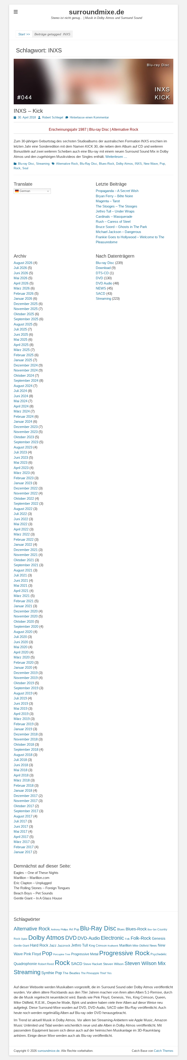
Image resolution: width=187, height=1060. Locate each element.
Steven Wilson (113, 964)
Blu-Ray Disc (88, 163)
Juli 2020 (20, 637)
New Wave (151, 163)
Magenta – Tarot (108, 201)
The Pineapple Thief (93, 973)
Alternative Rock (67, 163)
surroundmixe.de (96, 12)
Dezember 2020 (26, 611)
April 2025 (21, 345)
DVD (99, 278)
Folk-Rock (141, 938)
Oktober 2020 (24, 621)
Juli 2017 (20, 821)
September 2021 (26, 565)
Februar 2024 (24, 416)
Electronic (112, 938)
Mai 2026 (20, 278)
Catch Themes (163, 1050)
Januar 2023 (23, 483)
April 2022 (21, 529)
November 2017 (26, 801)
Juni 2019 (21, 703)
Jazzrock (63, 945)
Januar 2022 (23, 544)
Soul (25, 168)
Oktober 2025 (24, 314)
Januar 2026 (23, 298)
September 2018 (26, 749)
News (153, 945)
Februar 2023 (24, 478)
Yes (109, 973)
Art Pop (74, 929)
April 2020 (21, 652)
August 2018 (23, 755)
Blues (121, 929)
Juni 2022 (21, 519)
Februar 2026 (24, 293)
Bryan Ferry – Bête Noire (114, 196)
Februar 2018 (24, 785)
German (24, 191)
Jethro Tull (79, 945)
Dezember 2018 (26, 734)
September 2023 (26, 442)
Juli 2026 (20, 268)
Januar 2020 (23, 667)
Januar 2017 (23, 852)
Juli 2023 (20, 452)
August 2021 (23, 570)
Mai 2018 (20, 770)
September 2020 (26, 626)
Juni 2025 (21, 334)
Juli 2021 (20, 575)
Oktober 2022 (24, 498)
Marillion (125, 945)
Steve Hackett (92, 964)
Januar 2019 (23, 729)
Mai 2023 (20, 462)
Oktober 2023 (24, 437)
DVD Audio (104, 283)
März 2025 (22, 350)
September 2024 (26, 380)
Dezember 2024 (26, 365)
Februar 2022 (24, 539)
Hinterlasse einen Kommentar (89, 117)
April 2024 (21, 406)
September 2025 (26, 319)
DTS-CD (102, 273)
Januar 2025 (23, 360)
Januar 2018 (23, 790)
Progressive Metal (84, 954)
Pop (162, 163)
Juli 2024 (20, 391)
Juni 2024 (21, 396)
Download (103, 268)
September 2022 (26, 503)
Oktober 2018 (24, 744)
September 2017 (26, 811)
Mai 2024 (20, 401)
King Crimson (98, 945)
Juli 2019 (20, 698)
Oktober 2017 (24, 806)
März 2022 (22, 534)
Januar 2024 (23, 421)
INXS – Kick (28, 111)
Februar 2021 (24, 601)
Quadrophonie (25, 964)
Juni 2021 (21, 580)
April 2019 (21, 714)
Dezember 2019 (26, 673)
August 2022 (23, 509)
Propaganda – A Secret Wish (117, 191)
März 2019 (22, 719)
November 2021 (26, 555)
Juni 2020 (21, 642)
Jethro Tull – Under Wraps (115, 211)
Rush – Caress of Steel (113, 221)
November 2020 (26, 616)
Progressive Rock (124, 953)
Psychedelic (159, 954)
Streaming (42, 163)
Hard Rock (39, 945)
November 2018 (26, 739)
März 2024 (22, 411)
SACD (100, 293)
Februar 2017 (24, 847)
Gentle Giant (21, 945)
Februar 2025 (24, 355)
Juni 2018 (21, 765)
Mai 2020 (20, 647)
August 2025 (23, 324)
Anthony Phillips (59, 929)
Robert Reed (46, 964)
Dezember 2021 (26, 550)
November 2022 (26, 493)
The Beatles (71, 973)
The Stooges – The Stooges (116, 206)
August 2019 (23, 693)
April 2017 (21, 837)
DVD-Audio (89, 938)
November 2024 (26, 370)
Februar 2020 (24, 662)
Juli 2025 (20, 329)
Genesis (158, 938)
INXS (138, 163)
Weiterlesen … (116, 157)
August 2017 (23, 816)
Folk (127, 938)
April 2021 (21, 591)
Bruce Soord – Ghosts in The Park (121, 227)
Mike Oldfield (140, 945)
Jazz (53, 945)
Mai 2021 (20, 585)
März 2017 (22, 842)
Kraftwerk (113, 945)
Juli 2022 (20, 514)
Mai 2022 (20, 524)
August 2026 (23, 263)
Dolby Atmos (124, 163)
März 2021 (22, 596)
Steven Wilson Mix (145, 963)
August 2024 (23, 386)
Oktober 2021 (24, 560)
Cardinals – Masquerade (114, 216)
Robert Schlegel (52, 117)
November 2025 (26, 309)
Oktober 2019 (24, 683)
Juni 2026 (21, 273)
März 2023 (22, 473)
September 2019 (26, 688)
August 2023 (23, 447)
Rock (17, 168)
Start (24, 34)
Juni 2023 (21, 457)
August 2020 (23, 632)
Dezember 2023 (26, 427)
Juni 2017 (21, 826)
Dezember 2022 (26, 488)
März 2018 (22, 780)
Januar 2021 (23, 606)
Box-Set (152, 929)
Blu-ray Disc (26, 163)
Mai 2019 (20, 708)
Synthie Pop (51, 973)
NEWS (101, 288)
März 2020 (22, 657)
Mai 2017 (20, 831)
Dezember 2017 (26, 796)
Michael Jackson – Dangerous (118, 232)
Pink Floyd (32, 954)
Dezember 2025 (26, 304)
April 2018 (21, 775)
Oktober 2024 (24, 375)
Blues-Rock (106, 163)
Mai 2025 (20, 339)
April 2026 (21, 283)
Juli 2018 (20, 760)
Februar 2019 (24, 724)
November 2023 (26, 432)
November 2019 (26, 678)
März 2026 (22, 288)
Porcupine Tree (61, 954)
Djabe (24, 938)
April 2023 (21, 468)
